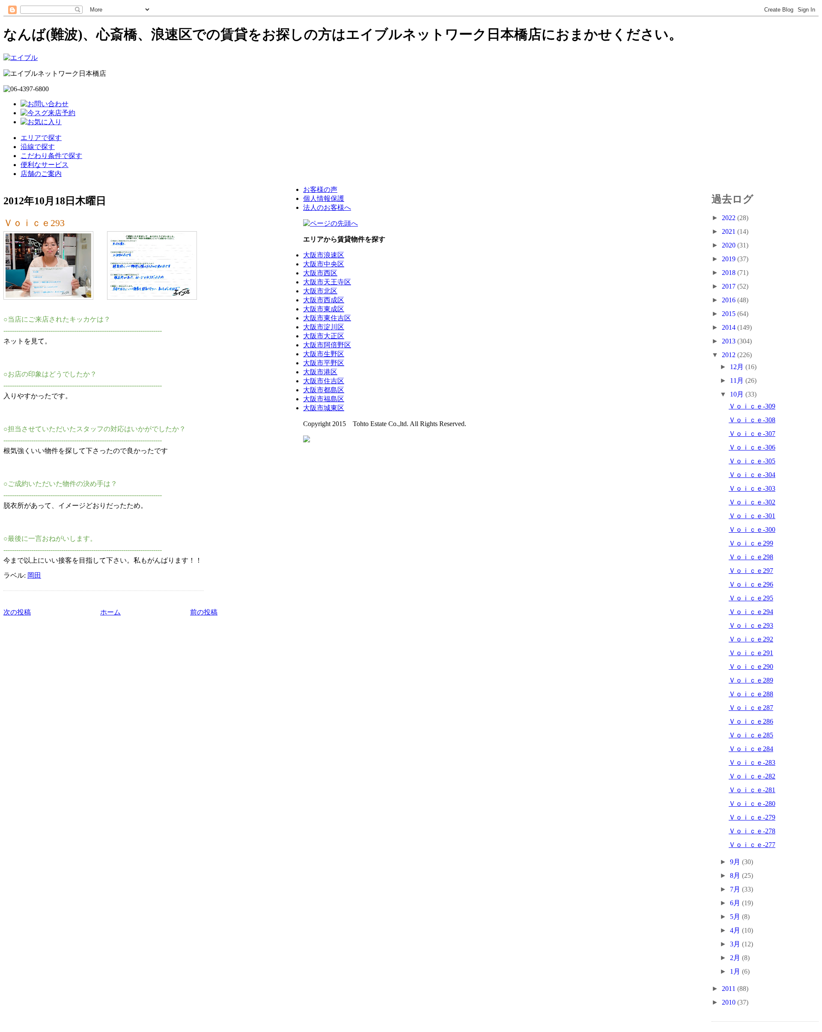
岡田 (34, 575)
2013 (729, 341)
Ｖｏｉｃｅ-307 (752, 433)
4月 (736, 930)
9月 (736, 861)
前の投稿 (203, 612)
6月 (736, 903)
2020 (729, 245)
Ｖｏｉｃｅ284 (751, 748)
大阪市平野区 (323, 363)
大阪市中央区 (323, 264)
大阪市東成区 (323, 309)
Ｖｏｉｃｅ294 (751, 611)
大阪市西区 (320, 273)
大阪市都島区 (323, 390)
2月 (736, 957)
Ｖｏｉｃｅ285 (751, 735)
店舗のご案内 (41, 173)
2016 (729, 300)
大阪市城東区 (323, 408)
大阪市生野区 (323, 354)
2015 (729, 313)
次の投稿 (17, 612)
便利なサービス (44, 164)
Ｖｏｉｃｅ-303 (752, 488)
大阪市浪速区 (323, 255)
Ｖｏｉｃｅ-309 (752, 406)
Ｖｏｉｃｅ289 (751, 680)
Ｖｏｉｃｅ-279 (752, 817)
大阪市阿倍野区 (327, 345)
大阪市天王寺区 (327, 282)
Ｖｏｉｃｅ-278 (752, 831)
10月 (737, 394)
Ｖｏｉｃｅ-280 (752, 803)
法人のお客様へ (327, 207)
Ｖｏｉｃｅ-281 (752, 789)
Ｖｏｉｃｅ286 (751, 721)
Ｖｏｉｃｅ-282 (752, 776)
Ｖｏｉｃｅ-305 (752, 461)
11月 (737, 380)
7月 (736, 889)
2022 (729, 217)
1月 (736, 971)
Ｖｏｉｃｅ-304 (752, 474)
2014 (729, 327)
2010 (729, 1002)
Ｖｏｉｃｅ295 (751, 598)
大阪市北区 (320, 291)
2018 (729, 272)
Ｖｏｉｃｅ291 (751, 652)
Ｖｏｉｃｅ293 (34, 223)
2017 (729, 286)
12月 (737, 366)
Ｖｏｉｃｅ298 (751, 557)
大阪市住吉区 (323, 381)
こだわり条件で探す (51, 155)
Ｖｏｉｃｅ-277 (752, 844)
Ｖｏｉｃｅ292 (751, 639)
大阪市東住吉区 (327, 318)
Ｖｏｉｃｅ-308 (752, 420)
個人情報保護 (323, 198)
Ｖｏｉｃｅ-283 (752, 762)
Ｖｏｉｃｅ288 (751, 694)
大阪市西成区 (323, 300)
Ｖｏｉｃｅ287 (751, 707)
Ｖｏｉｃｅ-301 (752, 515)
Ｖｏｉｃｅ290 (751, 666)
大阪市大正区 (323, 336)
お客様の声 (320, 189)
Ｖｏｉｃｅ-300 (752, 529)
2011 (729, 988)
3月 (736, 944)
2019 (729, 258)
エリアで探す (41, 137)
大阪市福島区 (323, 399)
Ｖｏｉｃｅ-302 (752, 502)
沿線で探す (38, 146)
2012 (729, 354)
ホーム (110, 612)
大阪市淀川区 (323, 327)
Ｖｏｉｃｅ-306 (752, 447)
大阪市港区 (320, 372)
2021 (729, 231)
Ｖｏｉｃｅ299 (751, 543)
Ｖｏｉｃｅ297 (751, 570)
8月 (736, 875)
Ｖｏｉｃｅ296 (751, 584)
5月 (736, 916)
